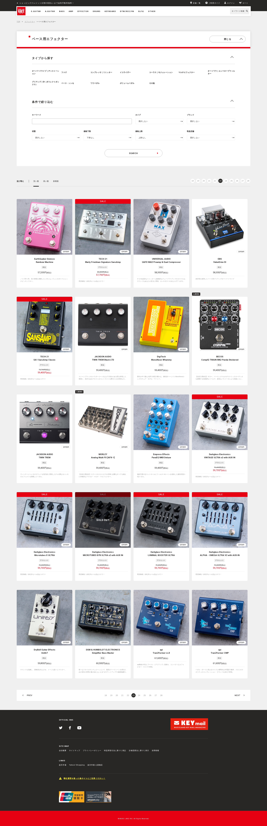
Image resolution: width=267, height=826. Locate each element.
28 (248, 181)
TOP (18, 22)
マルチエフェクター (186, 72)
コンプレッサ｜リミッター (101, 72)
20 (204, 181)
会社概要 (62, 751)
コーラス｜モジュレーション (161, 72)
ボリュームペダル (127, 83)
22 (215, 181)
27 (243, 181)
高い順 (46, 181)
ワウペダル (95, 83)
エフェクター (30, 22)
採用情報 (155, 751)
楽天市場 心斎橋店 (95, 765)
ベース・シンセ (67, 83)
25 (231, 181)
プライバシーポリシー (92, 751)
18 (192, 181)
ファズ (64, 72)
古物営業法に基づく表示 (139, 751)
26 (237, 181)
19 (198, 181)
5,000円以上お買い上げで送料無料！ (36, 3)
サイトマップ (74, 751)
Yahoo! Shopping (77, 765)
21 (209, 181)
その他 (152, 83)
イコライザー (125, 72)
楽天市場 (62, 765)
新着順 (56, 181)
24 (226, 181)
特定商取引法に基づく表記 (115, 751)
